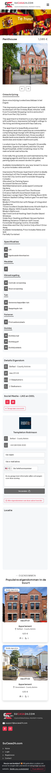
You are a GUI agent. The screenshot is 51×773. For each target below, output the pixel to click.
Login (7, 752)
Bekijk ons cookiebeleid (19, 769)
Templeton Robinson (25, 432)
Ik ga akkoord (37, 769)
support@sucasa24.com (16, 723)
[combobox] (8, 468)
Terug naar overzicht (15, 408)
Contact (8, 758)
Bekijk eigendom (12, 590)
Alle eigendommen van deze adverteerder (24, 501)
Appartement (25, 626)
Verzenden (22, 491)
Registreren (9, 755)
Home (7, 748)
